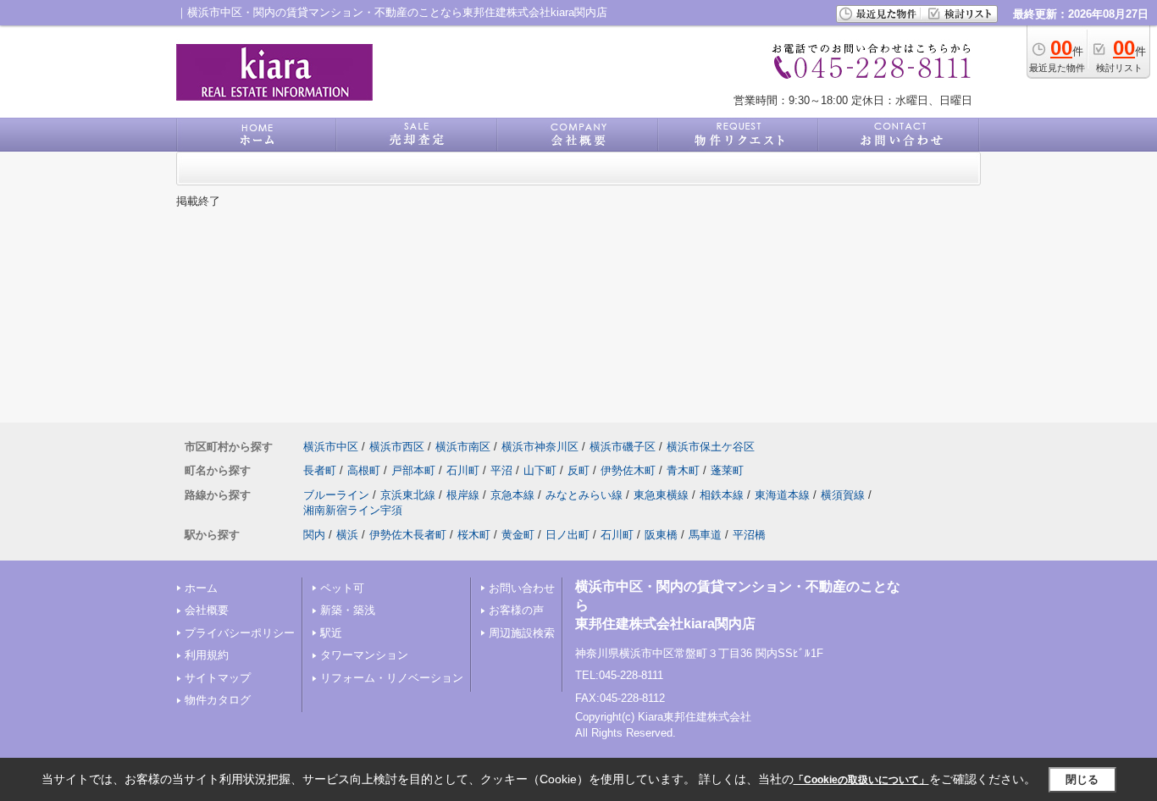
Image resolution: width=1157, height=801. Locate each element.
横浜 (347, 534)
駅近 (331, 633)
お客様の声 (516, 610)
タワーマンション (364, 655)
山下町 (539, 470)
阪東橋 (661, 534)
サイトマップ (218, 677)
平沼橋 (749, 534)
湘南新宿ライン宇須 (352, 510)
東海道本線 (782, 495)
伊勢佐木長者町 (407, 534)
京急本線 (512, 495)
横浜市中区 (330, 446)
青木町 (683, 470)
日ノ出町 (567, 534)
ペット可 (342, 588)
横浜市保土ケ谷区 (711, 446)
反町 (578, 470)
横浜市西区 (396, 446)
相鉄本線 (722, 495)
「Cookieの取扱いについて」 (861, 780)
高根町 (363, 470)
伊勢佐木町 (628, 470)
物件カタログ (218, 699)
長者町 (319, 470)
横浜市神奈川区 (539, 446)
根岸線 (462, 495)
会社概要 (207, 610)
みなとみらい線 (584, 495)
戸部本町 (413, 470)
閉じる (1082, 779)
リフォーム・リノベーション (391, 677)
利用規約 (207, 655)
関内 (314, 534)
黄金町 (517, 534)
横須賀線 (843, 495)
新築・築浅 (347, 610)
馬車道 (705, 534)
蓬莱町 (727, 470)
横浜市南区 (462, 446)
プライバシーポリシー (240, 633)
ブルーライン (336, 495)
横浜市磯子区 (623, 446)
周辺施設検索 (522, 633)
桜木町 (473, 534)
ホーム (201, 588)
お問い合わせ (522, 588)
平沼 (501, 470)
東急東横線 (661, 495)
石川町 (462, 470)
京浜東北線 (407, 495)
